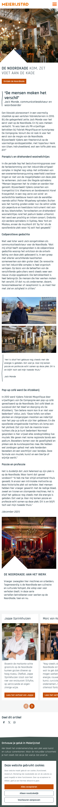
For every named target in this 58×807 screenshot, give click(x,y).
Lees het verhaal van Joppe (19, 695)
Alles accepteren (29, 786)
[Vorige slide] (26, 706)
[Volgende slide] (32, 706)
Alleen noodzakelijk (29, 793)
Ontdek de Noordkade (14, 81)
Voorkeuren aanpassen (29, 799)
